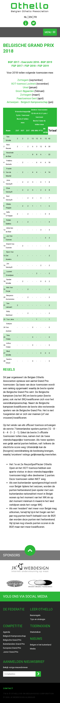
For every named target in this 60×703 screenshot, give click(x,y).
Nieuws (36, 639)
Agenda (6, 632)
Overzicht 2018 (30, 62)
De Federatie (13, 609)
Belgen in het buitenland (40, 645)
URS (32, 131)
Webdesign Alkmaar (24, 697)
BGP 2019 (46, 62)
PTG (41, 131)
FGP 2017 (17, 65)
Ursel (25, 87)
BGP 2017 (13, 62)
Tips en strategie (37, 619)
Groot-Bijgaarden (25, 91)
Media (33, 649)
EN (30, 17)
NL (25, 17)
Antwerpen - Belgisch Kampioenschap (27, 102)
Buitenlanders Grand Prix (14, 644)
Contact (8, 688)
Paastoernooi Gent (27, 98)
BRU (36, 131)
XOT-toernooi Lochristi (23, 83)
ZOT (17, 131)
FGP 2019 (43, 65)
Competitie (12, 626)
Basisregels (35, 615)
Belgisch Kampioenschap (14, 636)
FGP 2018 (30, 65)
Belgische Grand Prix (12, 640)
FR (35, 17)
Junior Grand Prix (10, 652)
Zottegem (23, 80)
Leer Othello (41, 609)
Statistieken (35, 632)
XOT (22, 131)
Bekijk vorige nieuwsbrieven (15, 667)
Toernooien (40, 626)
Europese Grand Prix (12, 648)
